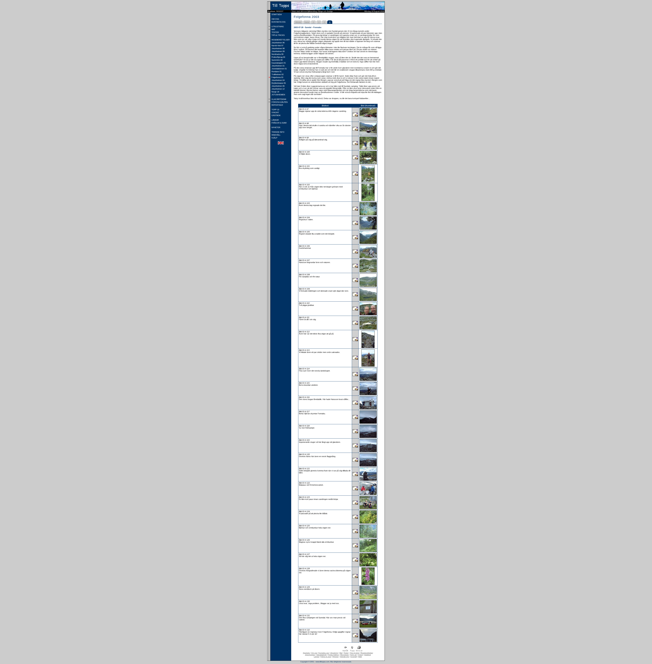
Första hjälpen (333, 655)
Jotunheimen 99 (278, 51)
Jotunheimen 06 (278, 86)
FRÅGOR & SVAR (279, 123)
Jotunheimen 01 (278, 66)
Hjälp (360, 657)
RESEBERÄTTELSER (280, 40)
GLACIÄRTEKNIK (278, 99)
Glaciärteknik (321, 655)
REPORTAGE (277, 105)
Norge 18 (275, 92)
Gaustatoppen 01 (278, 63)
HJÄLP (274, 138)
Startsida (306, 653)
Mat (341, 653)
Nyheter (335, 657)
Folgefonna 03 (277, 77)
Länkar (316, 657)
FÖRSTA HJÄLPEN (279, 102)
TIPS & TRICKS (278, 35)
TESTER (275, 32)
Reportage (344, 655)
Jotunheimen (310, 655)
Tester (346, 653)
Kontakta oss (324, 653)
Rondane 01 (276, 72)
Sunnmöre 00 (277, 60)
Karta (307, 22)
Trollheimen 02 (277, 74)
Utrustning (334, 653)
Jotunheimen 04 (278, 80)
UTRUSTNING (277, 26)
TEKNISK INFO (277, 132)
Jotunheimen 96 (278, 43)
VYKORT (275, 112)
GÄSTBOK (275, 115)
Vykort (360, 655)
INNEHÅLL (275, 135)
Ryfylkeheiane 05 (278, 83)
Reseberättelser (367, 653)
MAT (273, 29)
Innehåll (353, 657)
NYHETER (275, 127)
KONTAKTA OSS (278, 22)
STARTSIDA (276, 14)
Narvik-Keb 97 (277, 46)
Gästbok (367, 655)
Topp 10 (353, 655)
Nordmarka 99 (277, 54)
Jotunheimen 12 (278, 89)
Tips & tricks (354, 653)
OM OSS (275, 19)
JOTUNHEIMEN (278, 95)
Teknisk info (344, 657)
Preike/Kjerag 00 (278, 57)
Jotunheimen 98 (278, 48)
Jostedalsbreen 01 (279, 69)
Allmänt (298, 22)
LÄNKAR (275, 120)
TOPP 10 (275, 110)
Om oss (314, 653)
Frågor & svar (326, 657)
